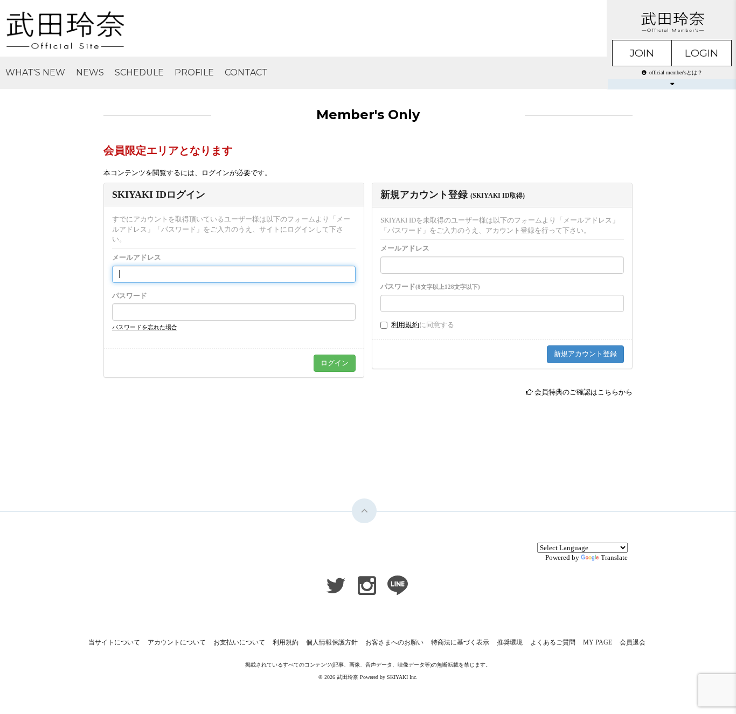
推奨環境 (510, 642)
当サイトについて (114, 642)
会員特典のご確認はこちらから (583, 392)
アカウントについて (177, 642)
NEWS (90, 72)
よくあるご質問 (552, 642)
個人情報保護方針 (332, 642)
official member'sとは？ (676, 72)
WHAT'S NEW (35, 72)
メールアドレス (136, 257)
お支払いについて (239, 642)
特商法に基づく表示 (460, 642)
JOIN (642, 53)
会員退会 (632, 642)
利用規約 (405, 325)
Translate (614, 557)
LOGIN (701, 53)
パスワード (129, 296)
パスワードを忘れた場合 (144, 327)
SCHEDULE (139, 72)
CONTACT (246, 72)
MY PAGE (597, 642)
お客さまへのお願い (394, 642)
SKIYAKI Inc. (402, 677)
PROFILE (194, 72)
